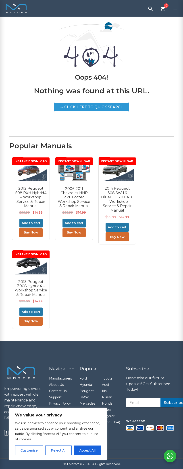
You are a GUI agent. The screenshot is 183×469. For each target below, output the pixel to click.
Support (55, 397)
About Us (56, 385)
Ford (83, 378)
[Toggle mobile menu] (175, 8)
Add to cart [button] (31, 223)
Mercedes (87, 403)
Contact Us (58, 391)
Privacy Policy (60, 403)
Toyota (107, 378)
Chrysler (108, 416)
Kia (104, 391)
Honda (107, 403)
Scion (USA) (111, 422)
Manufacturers (60, 378)
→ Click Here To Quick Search (91, 107)
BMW (84, 397)
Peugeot (87, 391)
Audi (105, 385)
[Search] (150, 8)
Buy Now (31, 232)
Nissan (107, 397)
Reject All (58, 450)
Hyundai (86, 385)
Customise (29, 450)
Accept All (87, 450)
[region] (58, 434)
